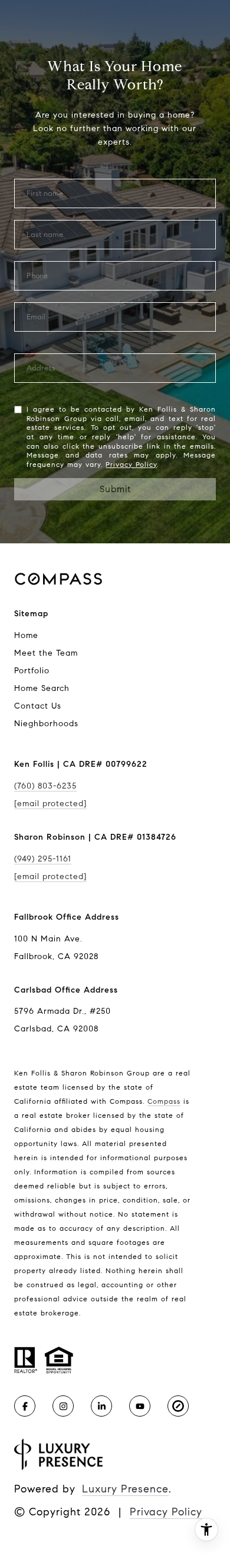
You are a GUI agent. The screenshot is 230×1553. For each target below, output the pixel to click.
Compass (163, 1101)
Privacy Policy (131, 464)
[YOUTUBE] (139, 1406)
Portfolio (32, 671)
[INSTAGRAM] (63, 1406)
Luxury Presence (125, 1488)
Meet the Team (46, 653)
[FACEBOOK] (24, 1406)
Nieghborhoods (46, 724)
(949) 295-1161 (42, 859)
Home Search (42, 688)
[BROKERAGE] (178, 1406)
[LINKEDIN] (101, 1406)
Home (26, 635)
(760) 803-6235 (45, 786)
